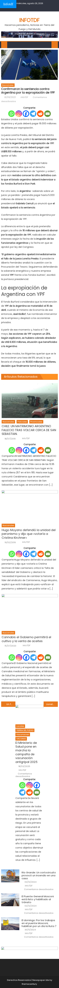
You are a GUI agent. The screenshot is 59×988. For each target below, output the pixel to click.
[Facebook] (26, 113)
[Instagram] (18, 113)
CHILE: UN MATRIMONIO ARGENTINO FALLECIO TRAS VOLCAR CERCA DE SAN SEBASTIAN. (29, 430)
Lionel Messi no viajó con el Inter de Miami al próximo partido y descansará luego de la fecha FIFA (52, 704)
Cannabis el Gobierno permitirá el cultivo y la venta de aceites (26, 639)
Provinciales (36, 421)
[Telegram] (33, 113)
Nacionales (8, 85)
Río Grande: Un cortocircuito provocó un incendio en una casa (39, 875)
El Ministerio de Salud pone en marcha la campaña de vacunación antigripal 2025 (26, 752)
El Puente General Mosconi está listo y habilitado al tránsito (38, 899)
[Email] (47, 113)
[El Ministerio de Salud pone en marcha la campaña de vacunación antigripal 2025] (29, 713)
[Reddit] (40, 113)
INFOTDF (29, 20)
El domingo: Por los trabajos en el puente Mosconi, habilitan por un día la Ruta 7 (39, 923)
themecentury (29, 984)
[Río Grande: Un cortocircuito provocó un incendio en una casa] (10, 875)
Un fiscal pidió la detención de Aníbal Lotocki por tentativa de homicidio (10, 704)
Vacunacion (22, 734)
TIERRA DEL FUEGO (24, 730)
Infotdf (8, 4)
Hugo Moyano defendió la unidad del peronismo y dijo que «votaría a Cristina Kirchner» (29, 534)
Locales (20, 726)
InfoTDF (24, 97)
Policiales (22, 421)
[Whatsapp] (11, 113)
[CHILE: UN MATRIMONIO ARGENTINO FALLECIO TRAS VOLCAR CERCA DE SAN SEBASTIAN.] (30, 400)
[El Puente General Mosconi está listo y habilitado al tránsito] (10, 899)
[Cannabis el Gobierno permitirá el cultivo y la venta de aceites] (30, 611)
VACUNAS (21, 738)
